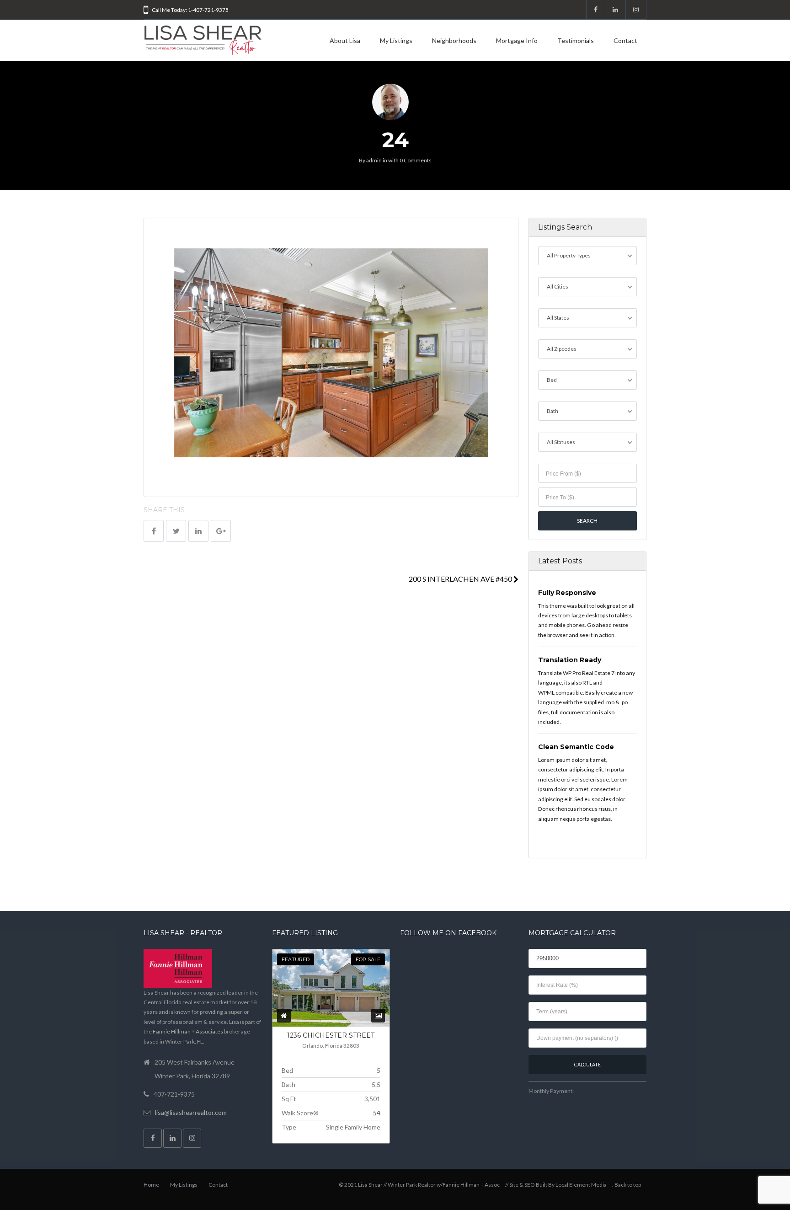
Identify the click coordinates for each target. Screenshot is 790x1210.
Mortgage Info (517, 40)
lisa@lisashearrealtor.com (191, 1112)
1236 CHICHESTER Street (330, 1035)
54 (376, 1113)
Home (151, 1184)
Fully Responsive (567, 593)
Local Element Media (581, 1184)
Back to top (627, 1184)
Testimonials (575, 40)
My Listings (396, 40)
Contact (625, 40)
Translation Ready (569, 660)
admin (374, 160)
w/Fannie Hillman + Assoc (468, 1184)
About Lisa (345, 40)
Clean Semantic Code (576, 747)
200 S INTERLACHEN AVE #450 (461, 578)
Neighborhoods (454, 40)
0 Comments (416, 160)
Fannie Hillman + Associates (188, 1031)
